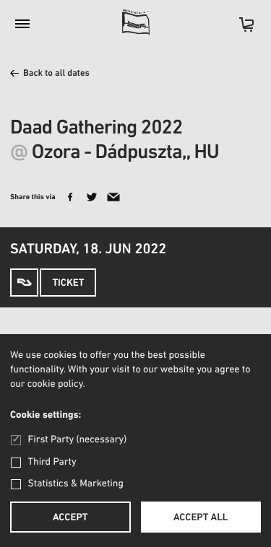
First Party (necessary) (77, 440)
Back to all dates (56, 74)
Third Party (52, 462)
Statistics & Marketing (76, 484)
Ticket (68, 283)
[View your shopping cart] (239, 29)
